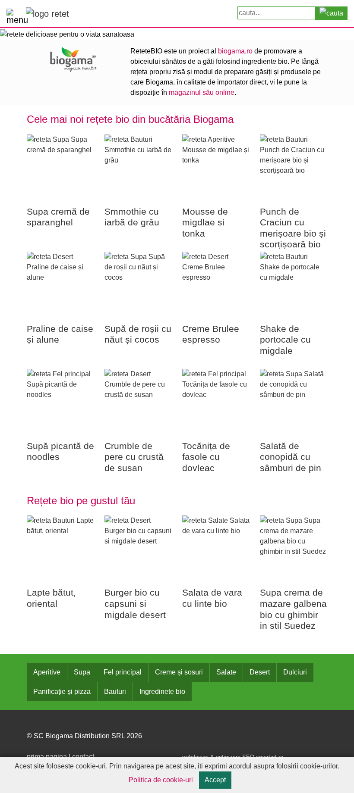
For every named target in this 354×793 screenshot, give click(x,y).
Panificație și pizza (62, 691)
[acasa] (47, 13)
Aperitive (46, 672)
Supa (82, 672)
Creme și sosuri (179, 672)
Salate (226, 672)
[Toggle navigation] (14, 14)
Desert (260, 672)
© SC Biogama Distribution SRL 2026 (84, 736)
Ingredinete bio (162, 691)
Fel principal (123, 672)
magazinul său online (201, 92)
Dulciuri (295, 672)
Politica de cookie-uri (161, 780)
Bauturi (115, 691)
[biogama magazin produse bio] (73, 58)
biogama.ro (235, 51)
